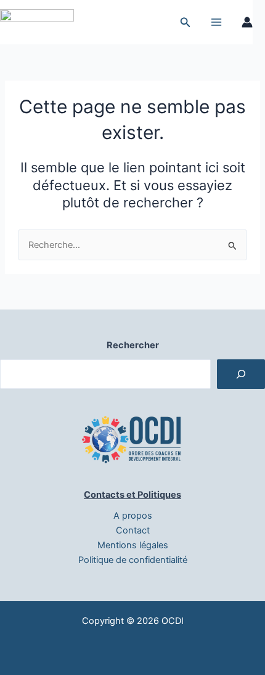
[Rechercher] (241, 374)
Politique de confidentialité (132, 559)
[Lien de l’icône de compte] (247, 22)
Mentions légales (132, 545)
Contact (133, 530)
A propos (132, 515)
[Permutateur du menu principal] (216, 22)
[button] (185, 22)
